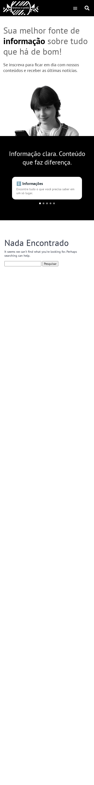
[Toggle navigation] (75, 8)
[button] (40, 203)
